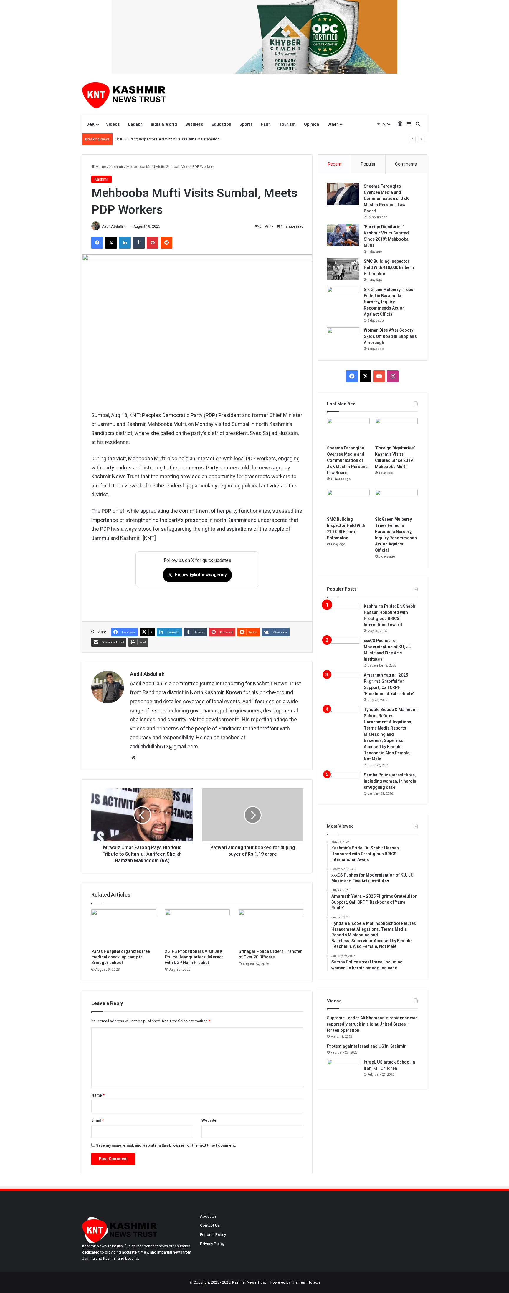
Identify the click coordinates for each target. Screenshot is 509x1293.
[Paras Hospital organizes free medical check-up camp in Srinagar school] (123, 927)
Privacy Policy (212, 1243)
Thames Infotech (305, 1282)
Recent (334, 164)
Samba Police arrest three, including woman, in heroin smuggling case (390, 781)
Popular (368, 164)
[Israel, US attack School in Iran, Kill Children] (343, 1070)
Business (194, 124)
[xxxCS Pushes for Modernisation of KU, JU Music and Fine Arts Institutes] (343, 649)
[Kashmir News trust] (124, 94)
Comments (406, 164)
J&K (91, 124)
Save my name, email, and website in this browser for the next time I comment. (166, 1145)
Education (221, 124)
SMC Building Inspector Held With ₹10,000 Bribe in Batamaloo (167, 139)
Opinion (311, 124)
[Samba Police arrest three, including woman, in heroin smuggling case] (343, 783)
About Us (208, 1216)
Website (209, 1120)
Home (100, 166)
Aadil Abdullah (113, 226)
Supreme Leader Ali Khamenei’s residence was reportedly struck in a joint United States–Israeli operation (372, 1024)
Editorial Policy (213, 1234)
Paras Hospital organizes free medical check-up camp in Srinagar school (120, 957)
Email (97, 1120)
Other (332, 124)
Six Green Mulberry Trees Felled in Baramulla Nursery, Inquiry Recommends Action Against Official (388, 302)
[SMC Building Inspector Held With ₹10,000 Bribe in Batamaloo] (343, 269)
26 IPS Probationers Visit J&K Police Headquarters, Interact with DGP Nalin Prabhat (194, 957)
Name (98, 1095)
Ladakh (135, 124)
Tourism (287, 124)
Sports (246, 124)
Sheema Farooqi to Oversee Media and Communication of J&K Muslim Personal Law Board (386, 198)
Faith (266, 124)
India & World (164, 124)
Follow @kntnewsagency (197, 575)
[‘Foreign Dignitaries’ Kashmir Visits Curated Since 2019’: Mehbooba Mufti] (343, 235)
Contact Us (210, 1225)
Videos (113, 124)
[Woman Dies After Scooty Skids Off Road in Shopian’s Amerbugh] (343, 338)
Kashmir (116, 166)
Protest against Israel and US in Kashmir (366, 1046)
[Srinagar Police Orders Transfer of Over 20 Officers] (271, 927)
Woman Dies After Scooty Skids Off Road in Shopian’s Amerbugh (390, 336)
